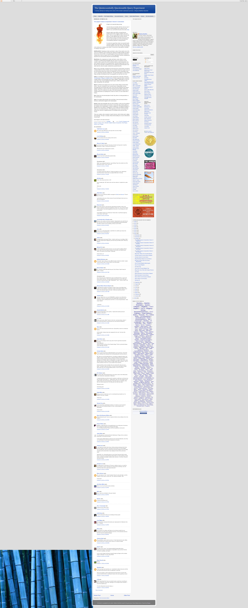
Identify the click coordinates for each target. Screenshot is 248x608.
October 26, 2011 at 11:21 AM (103, 347)
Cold (145, 372)
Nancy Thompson (139, 380)
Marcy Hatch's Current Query (141, 278)
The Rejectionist (147, 124)
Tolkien (146, 354)
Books (135, 315)
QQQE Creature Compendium (115, 122)
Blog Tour (148, 330)
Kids (144, 323)
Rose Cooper (135, 166)
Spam (135, 401)
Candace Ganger (136, 105)
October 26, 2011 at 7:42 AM (103, 188)
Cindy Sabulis (135, 114)
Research (146, 351)
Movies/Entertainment (141, 311)
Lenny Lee (145, 362)
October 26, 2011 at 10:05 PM (103, 542)
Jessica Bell (135, 126)
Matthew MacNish (143, 33)
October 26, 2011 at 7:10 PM (103, 524)
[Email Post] (113, 121)
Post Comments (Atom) (104, 598)
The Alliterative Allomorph (144, 382)
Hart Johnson (135, 122)
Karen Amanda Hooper (138, 377)
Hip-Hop (151, 359)
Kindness (148, 395)
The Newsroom (140, 403)
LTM (98, 579)
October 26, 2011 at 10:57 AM (103, 291)
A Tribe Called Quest (138, 386)
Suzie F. (98, 546)
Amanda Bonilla (100, 310)
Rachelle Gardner (148, 123)
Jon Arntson (135, 131)
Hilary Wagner (144, 359)
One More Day (138, 266)
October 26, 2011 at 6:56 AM (103, 157)
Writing (101, 124)
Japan (146, 375)
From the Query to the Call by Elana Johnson (148, 82)
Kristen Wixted (147, 377)
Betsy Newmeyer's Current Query (142, 275)
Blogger (148, 603)
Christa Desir (135, 111)
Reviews (148, 367)
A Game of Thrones (141, 370)
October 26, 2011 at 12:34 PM (103, 399)
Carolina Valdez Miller (137, 106)
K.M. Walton (136, 360)
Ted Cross (135, 187)
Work (140, 329)
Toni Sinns (141, 369)
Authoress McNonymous (135, 97)
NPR (136, 328)
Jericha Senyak (142, 393)
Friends (139, 374)
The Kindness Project (137, 68)
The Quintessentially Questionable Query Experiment (120, 7)
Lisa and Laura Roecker (136, 149)
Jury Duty (137, 271)
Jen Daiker (135, 125)
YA (146, 315)
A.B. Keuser (149, 370)
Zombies (147, 406)
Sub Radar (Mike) (100, 484)
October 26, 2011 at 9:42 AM (103, 243)
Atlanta (139, 389)
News (151, 364)
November (137, 236)
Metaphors (141, 397)
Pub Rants (146, 121)
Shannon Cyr (135, 172)
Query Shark (147, 91)
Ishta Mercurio (136, 123)
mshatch (99, 295)
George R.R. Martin (147, 374)
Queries (139, 303)
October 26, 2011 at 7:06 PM (103, 516)
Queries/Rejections (140, 319)
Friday (141, 332)
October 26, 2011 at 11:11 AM (103, 314)
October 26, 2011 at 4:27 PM (103, 509)
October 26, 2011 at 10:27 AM (103, 272)
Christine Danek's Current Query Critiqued (143, 255)
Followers (141, 335)
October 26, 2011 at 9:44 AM (103, 255)
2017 (135, 223)
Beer (149, 343)
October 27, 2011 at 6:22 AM (103, 563)
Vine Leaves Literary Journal (140, 404)
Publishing (142, 367)
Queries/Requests (138, 351)
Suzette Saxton (136, 183)
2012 (135, 231)
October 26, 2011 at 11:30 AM (103, 369)
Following (136, 342)
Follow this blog (143, 413)
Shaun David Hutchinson (135, 176)
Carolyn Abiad (100, 351)
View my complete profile (138, 47)
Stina (98, 326)
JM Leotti (141, 375)
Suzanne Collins (136, 402)
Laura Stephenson (136, 143)
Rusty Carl (99, 204)
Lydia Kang (99, 513)
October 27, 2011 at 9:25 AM (103, 575)
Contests (136, 332)
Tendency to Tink (136, 77)
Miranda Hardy (100, 154)
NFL (147, 348)
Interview (149, 322)
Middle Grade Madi (137, 76)
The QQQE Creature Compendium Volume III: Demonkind (109, 21)
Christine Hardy (137, 357)
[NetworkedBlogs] (143, 411)
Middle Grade (148, 342)
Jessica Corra (135, 128)
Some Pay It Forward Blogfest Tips (142, 268)
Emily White (99, 392)
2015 (135, 226)
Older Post (127, 595)
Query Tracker (147, 92)
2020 (135, 221)
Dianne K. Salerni (100, 143)
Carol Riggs (99, 520)
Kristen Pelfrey (100, 423)
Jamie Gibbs (99, 433)
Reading (146, 320)
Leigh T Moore (137, 362)
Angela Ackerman (136, 91)
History (148, 392)
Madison (136, 397)
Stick (148, 368)
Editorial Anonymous (148, 109)
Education (149, 346)
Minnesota (147, 397)
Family (149, 323)
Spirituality (136, 368)
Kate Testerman (147, 118)
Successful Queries (119, 16)
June (136, 287)
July (136, 285)
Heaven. (98, 498)
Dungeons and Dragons (145, 339)
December (137, 235)
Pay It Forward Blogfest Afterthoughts (142, 263)
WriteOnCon (136, 334)
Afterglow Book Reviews (136, 65)
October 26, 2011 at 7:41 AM (103, 174)
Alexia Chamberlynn (147, 387)
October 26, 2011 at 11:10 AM (103, 306)
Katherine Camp (144, 360)
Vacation (137, 339)
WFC (143, 384)
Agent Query (147, 68)
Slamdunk (99, 567)
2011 (135, 233)
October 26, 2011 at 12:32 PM (103, 388)
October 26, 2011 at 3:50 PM (103, 494)
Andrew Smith (135, 90)
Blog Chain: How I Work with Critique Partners (144, 270)
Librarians (143, 396)
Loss (144, 379)
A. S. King (135, 82)
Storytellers (147, 381)
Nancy (98, 528)
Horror (103, 122)
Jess (98, 229)
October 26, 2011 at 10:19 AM (103, 263)
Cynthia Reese (136, 117)
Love (136, 329)
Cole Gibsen (135, 116)
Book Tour (140, 372)
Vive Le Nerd (135, 190)
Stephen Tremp (148, 353)
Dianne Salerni (136, 119)
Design (147, 373)
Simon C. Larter (136, 180)
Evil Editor (146, 77)
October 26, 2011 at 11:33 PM (103, 556)
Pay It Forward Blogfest (139, 264)
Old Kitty (99, 178)
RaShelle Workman (101, 259)
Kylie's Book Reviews (134, 16)
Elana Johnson (100, 473)
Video (146, 369)
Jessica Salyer (148, 376)
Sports (142, 333)
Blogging (149, 308)
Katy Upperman (136, 139)
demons (122, 194)
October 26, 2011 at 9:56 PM (103, 534)
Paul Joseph (135, 158)
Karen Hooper (135, 136)
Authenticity (144, 389)
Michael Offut (135, 154)
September (137, 282)
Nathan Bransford (148, 120)
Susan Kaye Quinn (136, 181)
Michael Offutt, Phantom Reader (104, 285)
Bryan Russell (100, 560)
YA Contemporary (145, 316)
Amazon (135, 388)
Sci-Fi (99, 124)
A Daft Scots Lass (101, 128)
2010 (135, 298)
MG (144, 322)
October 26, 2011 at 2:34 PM (103, 469)
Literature (149, 396)
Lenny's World (136, 147)
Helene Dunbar (142, 392)
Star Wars (143, 368)
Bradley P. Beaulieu (137, 102)
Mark (98, 491)
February (137, 294)
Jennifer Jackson (147, 117)
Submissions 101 (147, 95)
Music (137, 325)
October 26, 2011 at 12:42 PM (103, 419)
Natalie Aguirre (145, 364)
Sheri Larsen (145, 352)
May (136, 289)
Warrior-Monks (149, 384)
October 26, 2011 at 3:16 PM (103, 487)
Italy (152, 392)
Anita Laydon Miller (137, 93)
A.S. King (145, 329)
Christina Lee (100, 463)
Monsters (107, 122)
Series (126, 16)
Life (150, 326)
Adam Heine (99, 192)
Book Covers (144, 326)
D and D (121, 121)
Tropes (139, 384)
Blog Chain (142, 330)
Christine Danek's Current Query (141, 257)
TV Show (143, 402)
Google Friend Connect (143, 391)
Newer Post (97, 595)
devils (117, 194)
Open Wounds (145, 399)
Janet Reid (146, 115)
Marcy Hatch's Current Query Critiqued (143, 276)
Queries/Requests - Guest (143, 318)
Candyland (141, 344)
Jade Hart (135, 393)
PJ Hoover (135, 160)
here (128, 29)
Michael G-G (99, 247)
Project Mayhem (136, 67)
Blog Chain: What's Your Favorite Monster (143, 253)
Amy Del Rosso (136, 88)
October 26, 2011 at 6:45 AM (103, 139)
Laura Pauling (100, 136)
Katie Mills (135, 137)
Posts (95, 16)
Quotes (142, 16)
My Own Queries (149, 16)
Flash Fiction (149, 358)
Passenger (142, 400)
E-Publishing (141, 358)
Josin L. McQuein (136, 133)
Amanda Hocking (136, 87)
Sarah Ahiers (99, 339)
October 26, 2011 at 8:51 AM (103, 215)
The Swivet (146, 126)
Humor (136, 375)
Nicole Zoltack (100, 267)
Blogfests (144, 306)
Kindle (151, 360)
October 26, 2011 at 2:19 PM (103, 441)
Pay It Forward (145, 365)
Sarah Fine (135, 171)
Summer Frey (100, 403)
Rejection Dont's (147, 94)
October (137, 238)
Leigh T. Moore (136, 145)
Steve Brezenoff (141, 401)
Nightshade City (137, 365)
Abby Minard (146, 386)
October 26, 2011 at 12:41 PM (103, 411)
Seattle (141, 381)
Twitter (150, 403)
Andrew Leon (100, 445)
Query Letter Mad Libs (149, 89)
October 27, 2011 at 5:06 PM (103, 587)
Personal (141, 315)
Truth (146, 403)
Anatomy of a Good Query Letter (148, 71)
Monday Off (137, 280)
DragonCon (143, 346)
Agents (134, 372)
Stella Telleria (140, 353)
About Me (100, 16)
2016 (135, 225)
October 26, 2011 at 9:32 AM (103, 233)
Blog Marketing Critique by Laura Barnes (143, 258)
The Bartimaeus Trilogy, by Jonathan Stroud (103, 78)
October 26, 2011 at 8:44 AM (103, 201)
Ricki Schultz (135, 163)
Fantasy (99, 122)
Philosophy (136, 381)
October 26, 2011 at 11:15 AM (103, 335)
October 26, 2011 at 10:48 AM (103, 281)
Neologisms (141, 398)
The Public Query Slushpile (147, 98)
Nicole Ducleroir (136, 157)
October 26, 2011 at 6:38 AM (103, 132)
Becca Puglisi (135, 99)
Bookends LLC (147, 106)
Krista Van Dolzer (136, 140)
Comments (148, 62)
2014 (135, 228)
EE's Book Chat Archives (147, 113)
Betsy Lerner (147, 105)
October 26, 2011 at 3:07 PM (103, 480)
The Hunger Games (146, 383)
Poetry (146, 332)
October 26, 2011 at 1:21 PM (103, 429)
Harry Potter (136, 359)
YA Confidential (136, 70)
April (136, 290)
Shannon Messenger (137, 174)
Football (135, 347)
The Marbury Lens (139, 354)
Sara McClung (136, 168)
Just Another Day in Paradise (103, 219)
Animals (142, 356)
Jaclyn (98, 237)
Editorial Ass (146, 111)
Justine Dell (135, 134)
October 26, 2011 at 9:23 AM (103, 225)
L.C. (98, 318)
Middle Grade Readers (144, 347)
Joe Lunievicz (135, 130)
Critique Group (136, 373)
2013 (135, 230)
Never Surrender (148, 398)
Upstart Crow (147, 127)
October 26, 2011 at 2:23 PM (103, 459)
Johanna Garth (100, 538)
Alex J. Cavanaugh (101, 505)
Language (137, 396)
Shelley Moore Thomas (137, 178)
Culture (142, 373)
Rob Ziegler (135, 165)
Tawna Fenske (136, 186)
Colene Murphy (145, 357)
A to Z (142, 308)
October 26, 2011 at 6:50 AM (103, 150)
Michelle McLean (136, 155)
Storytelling (148, 333)
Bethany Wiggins (136, 100)
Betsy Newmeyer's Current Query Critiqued (144, 273)
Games (135, 391)
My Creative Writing (108, 16)
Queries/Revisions (146, 337)
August (136, 284)
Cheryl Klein (146, 108)
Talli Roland (135, 184)
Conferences (150, 372)
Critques (148, 325)
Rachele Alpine (136, 162)
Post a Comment (99, 590)
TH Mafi (134, 189)
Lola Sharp (135, 151)
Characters (148, 356)
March (136, 292)
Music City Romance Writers (103, 415)
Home (112, 595)
